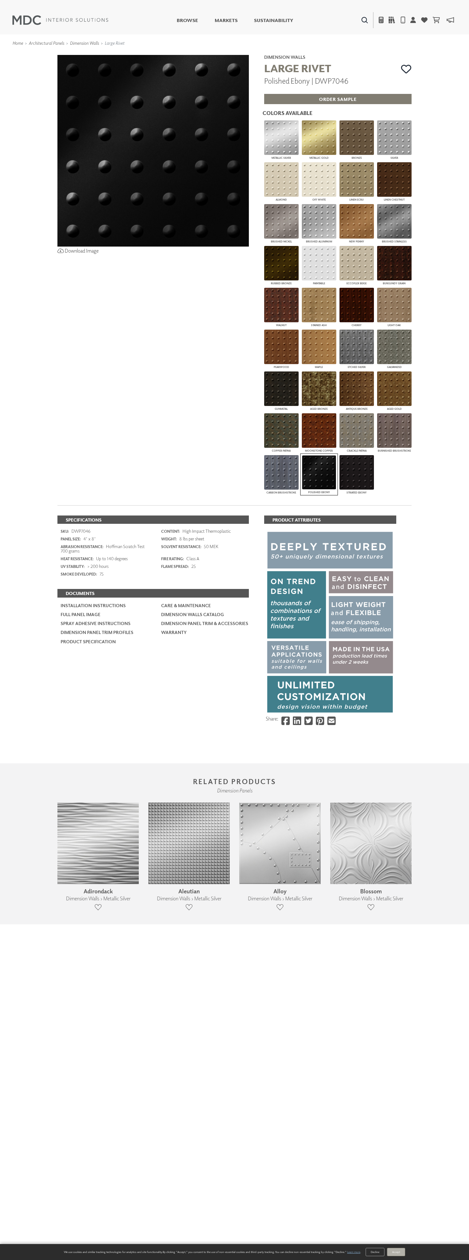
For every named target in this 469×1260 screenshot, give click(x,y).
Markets (226, 20)
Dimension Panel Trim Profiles (97, 632)
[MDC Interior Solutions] (60, 20)
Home (17, 43)
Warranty (174, 632)
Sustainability (273, 20)
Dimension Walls (84, 43)
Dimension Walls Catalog (192, 614)
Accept (396, 1252)
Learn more (353, 1252)
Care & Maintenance (186, 605)
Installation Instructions (93, 605)
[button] (406, 69)
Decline (375, 1252)
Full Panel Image (80, 614)
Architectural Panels (46, 43)
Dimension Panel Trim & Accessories (204, 623)
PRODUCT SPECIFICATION (88, 641)
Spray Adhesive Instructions (95, 623)
